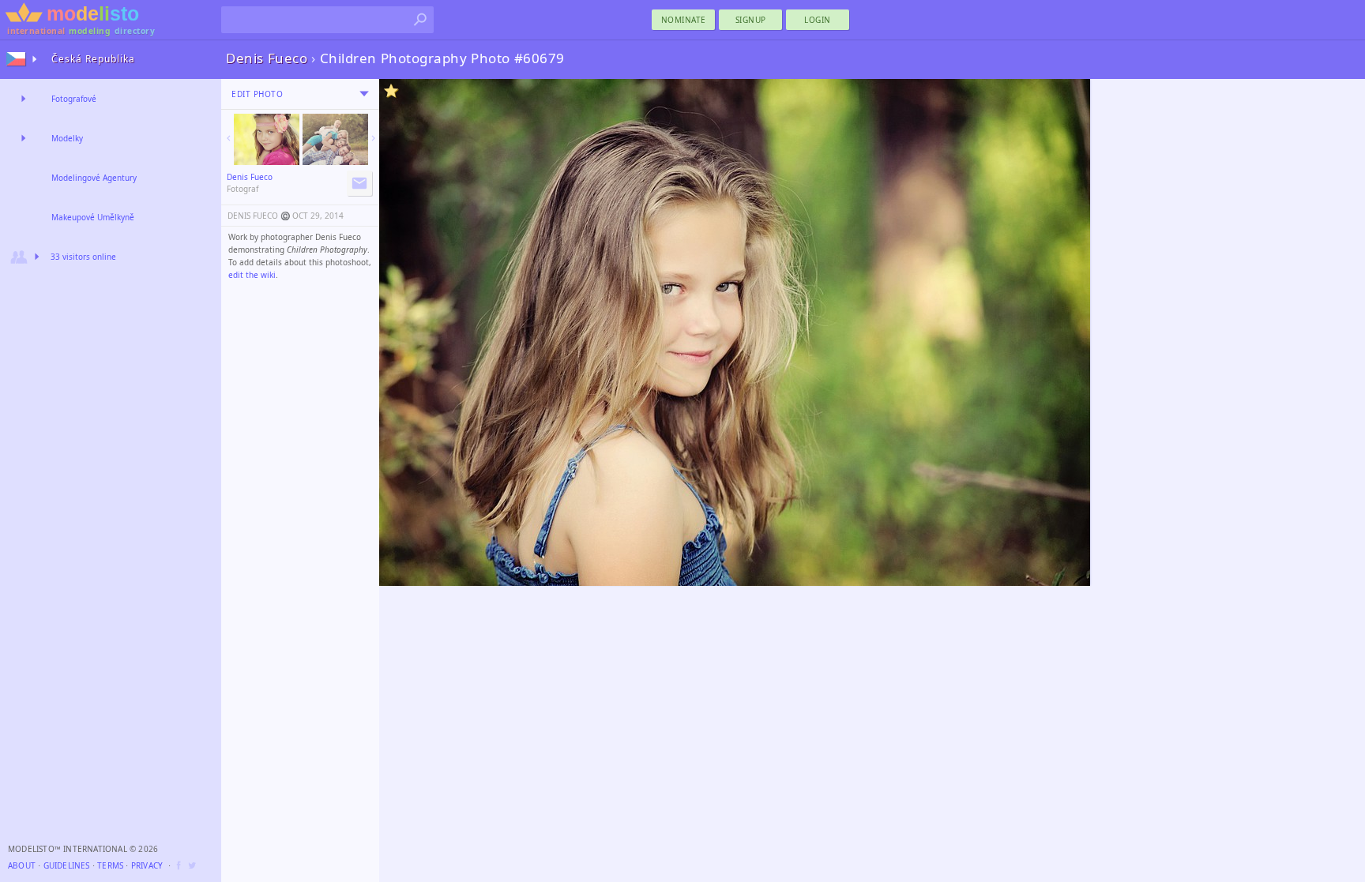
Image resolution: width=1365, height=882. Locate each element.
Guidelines (66, 865)
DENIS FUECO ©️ (259, 215)
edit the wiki (252, 274)
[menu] (364, 94)
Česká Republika (93, 59)
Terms (110, 865)
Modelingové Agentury (94, 177)
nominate (683, 19)
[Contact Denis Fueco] (359, 183)
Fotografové (73, 98)
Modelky (67, 138)
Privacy (147, 865)
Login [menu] (817, 19)
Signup (750, 19)
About (22, 865)
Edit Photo (257, 93)
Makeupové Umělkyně (92, 217)
